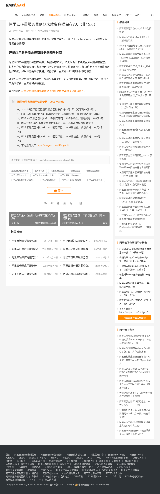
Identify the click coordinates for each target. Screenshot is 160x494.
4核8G (43, 457)
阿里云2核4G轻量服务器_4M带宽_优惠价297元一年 (86, 240)
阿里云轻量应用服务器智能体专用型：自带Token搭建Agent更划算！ (135, 360)
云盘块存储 (11, 463)
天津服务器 (122, 467)
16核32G (78, 457)
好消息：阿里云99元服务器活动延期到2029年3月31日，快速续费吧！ (134, 413)
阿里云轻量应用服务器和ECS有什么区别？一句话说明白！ (35, 265)
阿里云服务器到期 (18, 175)
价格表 (9, 460)
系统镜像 (10, 457)
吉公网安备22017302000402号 (93, 484)
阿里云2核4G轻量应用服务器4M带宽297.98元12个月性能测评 (86, 274)
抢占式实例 (50, 479)
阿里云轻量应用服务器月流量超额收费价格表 (86, 249)
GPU (127, 15)
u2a (39, 479)
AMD (99, 457)
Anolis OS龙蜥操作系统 (117, 457)
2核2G (22, 457)
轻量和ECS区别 (37, 460)
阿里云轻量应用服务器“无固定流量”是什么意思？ (35, 257)
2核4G (32, 457)
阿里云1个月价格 (113, 473)
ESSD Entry (46, 470)
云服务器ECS (28, 15)
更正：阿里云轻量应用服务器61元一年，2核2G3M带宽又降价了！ (35, 274)
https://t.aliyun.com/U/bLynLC (53, 145)
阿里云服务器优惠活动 (135, 317)
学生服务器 (71, 460)
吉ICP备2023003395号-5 (62, 484)
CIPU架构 (78, 476)
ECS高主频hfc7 (109, 470)
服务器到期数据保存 (19, 170)
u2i (31, 479)
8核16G (54, 457)
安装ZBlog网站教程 (125, 463)
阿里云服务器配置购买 (17, 476)
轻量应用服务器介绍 (15, 479)
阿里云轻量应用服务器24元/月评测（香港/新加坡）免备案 (35, 249)
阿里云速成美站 (90, 470)
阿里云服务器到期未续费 (43, 175)
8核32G (66, 457)
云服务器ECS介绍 (116, 454)
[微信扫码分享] (46, 203)
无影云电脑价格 (50, 473)
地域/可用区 (70, 15)
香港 (137, 15)
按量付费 (32, 470)
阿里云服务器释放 (47, 180)
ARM (90, 457)
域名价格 (36, 467)
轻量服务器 (54, 15)
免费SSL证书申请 (53, 467)
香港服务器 (130, 460)
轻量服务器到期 (93, 170)
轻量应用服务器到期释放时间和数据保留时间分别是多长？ (53, 91)
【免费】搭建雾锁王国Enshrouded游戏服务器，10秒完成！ (135, 227)
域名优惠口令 (97, 454)
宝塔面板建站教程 (81, 463)
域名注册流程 (27, 463)
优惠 (105, 15)
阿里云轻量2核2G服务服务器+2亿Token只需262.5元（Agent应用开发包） (134, 384)
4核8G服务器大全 (71, 473)
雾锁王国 (103, 460)
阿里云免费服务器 (14, 470)
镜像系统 (116, 15)
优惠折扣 (10, 467)
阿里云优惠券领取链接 (67, 470)
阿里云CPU (135, 454)
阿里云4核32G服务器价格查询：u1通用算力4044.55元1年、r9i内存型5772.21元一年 (135, 339)
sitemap (45, 484)
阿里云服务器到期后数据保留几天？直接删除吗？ (86, 265)
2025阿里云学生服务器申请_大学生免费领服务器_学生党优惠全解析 (135, 95)
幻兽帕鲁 (116, 460)
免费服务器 (138, 457)
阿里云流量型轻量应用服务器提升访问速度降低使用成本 (35, 240)
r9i (106, 476)
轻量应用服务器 (57, 170)
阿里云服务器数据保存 (69, 175)
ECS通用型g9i (50, 476)
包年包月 (65, 476)
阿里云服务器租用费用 (51, 454)
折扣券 (35, 473)
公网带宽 (84, 15)
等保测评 (64, 463)
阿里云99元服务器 (130, 470)
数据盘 (35, 476)
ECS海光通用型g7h (134, 476)
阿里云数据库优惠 (47, 463)
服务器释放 (39, 170)
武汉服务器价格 (104, 467)
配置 (42, 15)
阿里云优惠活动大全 (76, 454)
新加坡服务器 (55, 460)
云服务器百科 (88, 460)
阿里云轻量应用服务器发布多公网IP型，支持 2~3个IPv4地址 (86, 257)
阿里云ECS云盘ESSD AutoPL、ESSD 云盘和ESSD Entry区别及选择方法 (134, 372)
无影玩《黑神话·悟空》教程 (79, 467)
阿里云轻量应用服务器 (48, 30)
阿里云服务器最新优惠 (25, 454)
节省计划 (116, 476)
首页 (17, 15)
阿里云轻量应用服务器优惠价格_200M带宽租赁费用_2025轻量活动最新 (134, 57)
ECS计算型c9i (94, 476)
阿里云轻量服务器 (94, 180)
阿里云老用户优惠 (92, 473)
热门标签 (21, 460)
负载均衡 (23, 467)
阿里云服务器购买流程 (17, 473)
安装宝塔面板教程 (103, 463)
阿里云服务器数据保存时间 (22, 180)
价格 (96, 15)
